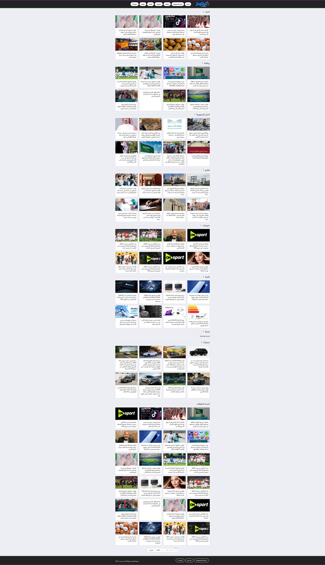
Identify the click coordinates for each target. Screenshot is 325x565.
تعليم (207, 170)
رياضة (207, 63)
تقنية (207, 277)
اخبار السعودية (203, 114)
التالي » (151, 550)
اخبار (207, 11)
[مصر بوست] (202, 4)
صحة (207, 331)
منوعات (206, 225)
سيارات (206, 342)
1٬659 (158, 550)
